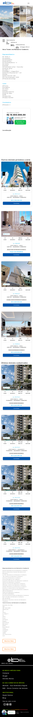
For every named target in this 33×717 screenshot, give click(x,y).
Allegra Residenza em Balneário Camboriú (14, 586)
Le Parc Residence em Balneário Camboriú (15, 574)
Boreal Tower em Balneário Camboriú (16, 249)
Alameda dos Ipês (8, 605)
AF (3, 611)
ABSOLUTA (5, 609)
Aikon (4, 612)
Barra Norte (6, 622)
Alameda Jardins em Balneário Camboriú (14, 585)
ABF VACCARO (7, 608)
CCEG (4, 628)
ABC (4, 606)
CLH (4, 635)
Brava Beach (6, 627)
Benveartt (5, 624)
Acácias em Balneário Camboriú (12, 577)
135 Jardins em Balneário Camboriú (13, 576)
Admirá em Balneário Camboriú (16, 350)
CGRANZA (5, 630)
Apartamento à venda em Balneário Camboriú (15, 589)
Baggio (5, 621)
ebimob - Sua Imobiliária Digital (15, 685)
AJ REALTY (5, 613)
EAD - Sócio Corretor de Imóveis (15, 688)
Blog (4, 698)
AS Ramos (5, 619)
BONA (4, 625)
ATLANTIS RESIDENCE (8, 594)
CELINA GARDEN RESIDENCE (16, 403)
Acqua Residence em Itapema (11, 579)
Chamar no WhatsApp (20, 122)
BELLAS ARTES (6, 598)
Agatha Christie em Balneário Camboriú (14, 583)
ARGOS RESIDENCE (8, 591)
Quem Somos (8, 695)
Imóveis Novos (8, 678)
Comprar (6, 673)
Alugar (5, 676)
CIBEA (4, 632)
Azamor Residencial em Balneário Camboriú (15, 570)
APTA (4, 616)
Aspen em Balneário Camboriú (11, 592)
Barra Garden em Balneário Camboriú (13, 596)
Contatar (16, 203)
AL (3, 615)
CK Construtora (7, 634)
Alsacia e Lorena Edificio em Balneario (13, 588)
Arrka (4, 618)
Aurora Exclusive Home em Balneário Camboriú (16, 595)
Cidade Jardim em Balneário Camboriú (16, 299)
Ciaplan (5, 631)
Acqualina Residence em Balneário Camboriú (15, 580)
